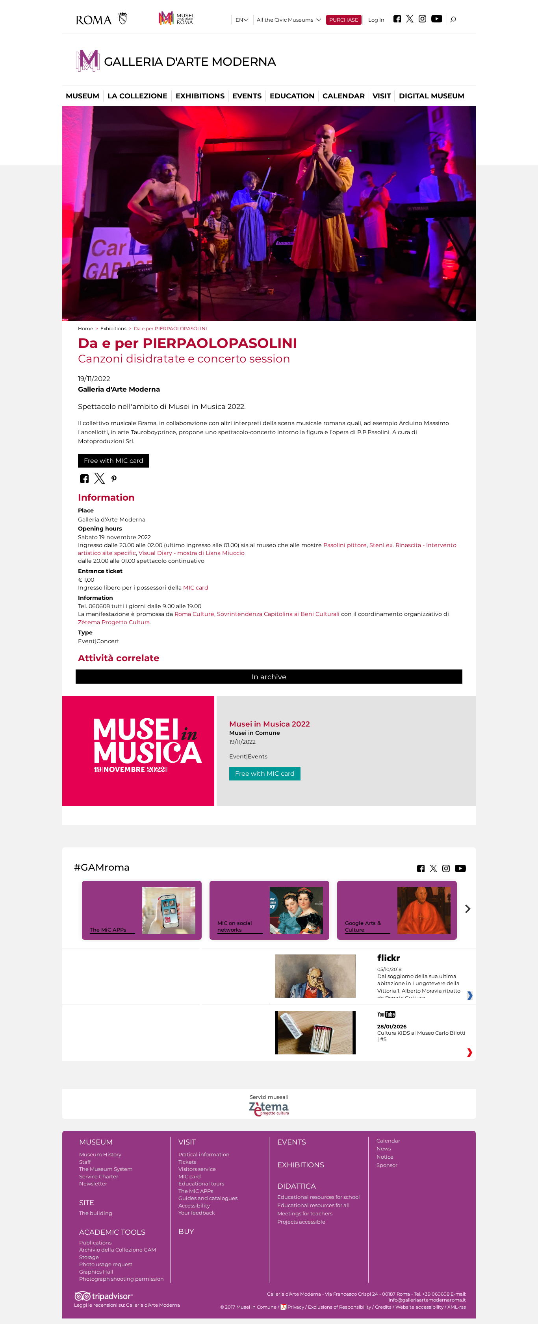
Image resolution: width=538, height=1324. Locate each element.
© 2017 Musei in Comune (248, 1307)
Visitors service (197, 1169)
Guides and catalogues (207, 1198)
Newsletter (93, 1183)
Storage (89, 1257)
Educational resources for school (318, 1197)
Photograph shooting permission (121, 1279)
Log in (376, 20)
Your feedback (196, 1212)
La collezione (137, 96)
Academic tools (112, 1232)
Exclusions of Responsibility (339, 1307)
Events (247, 96)
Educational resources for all (313, 1205)
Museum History (100, 1154)
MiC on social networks (234, 926)
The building (95, 1213)
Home (85, 328)
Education (292, 96)
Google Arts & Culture (363, 926)
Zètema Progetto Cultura (114, 622)
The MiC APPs (108, 929)
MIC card (195, 587)
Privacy (296, 1307)
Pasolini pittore (345, 545)
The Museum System (106, 1169)
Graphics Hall (96, 1272)
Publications (95, 1242)
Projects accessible (301, 1222)
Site (86, 1202)
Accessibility (194, 1205)
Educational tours (201, 1183)
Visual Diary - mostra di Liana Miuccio (192, 553)
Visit (382, 96)
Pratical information (204, 1154)
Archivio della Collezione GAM (117, 1249)
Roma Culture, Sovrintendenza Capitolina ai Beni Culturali (256, 614)
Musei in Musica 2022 (269, 724)
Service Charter (98, 1176)
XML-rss (456, 1307)
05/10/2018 (418, 984)
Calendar (344, 96)
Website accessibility (419, 1307)
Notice (385, 1157)
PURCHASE (343, 20)
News (384, 1148)
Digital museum (431, 96)
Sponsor (387, 1165)
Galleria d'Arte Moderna (190, 61)
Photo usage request (105, 1264)
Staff (85, 1162)
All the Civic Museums (285, 20)
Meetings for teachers (304, 1213)
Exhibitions (200, 96)
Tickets (187, 1162)
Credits (383, 1307)
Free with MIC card (113, 460)
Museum (82, 96)
